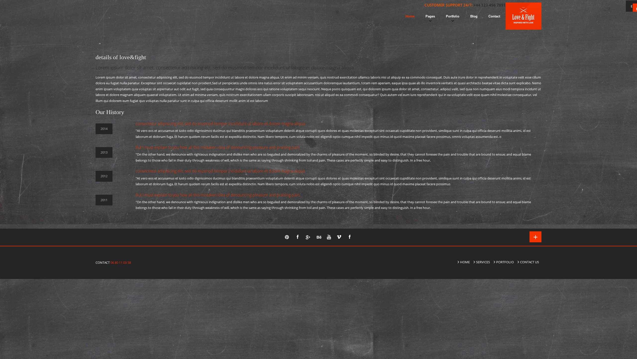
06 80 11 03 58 (120, 262)
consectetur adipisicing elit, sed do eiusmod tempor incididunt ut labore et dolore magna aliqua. (221, 123)
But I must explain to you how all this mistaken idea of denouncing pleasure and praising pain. (218, 147)
